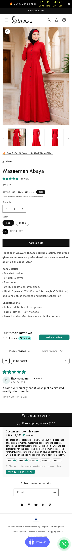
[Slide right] (68, 138)
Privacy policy (19, 532)
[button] (6, 20)
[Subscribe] (54, 492)
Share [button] (9, 161)
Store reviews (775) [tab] (52, 351)
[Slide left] (3, 138)
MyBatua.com (22, 527)
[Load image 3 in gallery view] (55, 137)
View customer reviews (20, 471)
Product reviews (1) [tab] (19, 351)
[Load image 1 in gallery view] (17, 137)
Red (8, 222)
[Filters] (6, 361)
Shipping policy (55, 532)
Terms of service (37, 532)
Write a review (54, 337)
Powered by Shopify (38, 527)
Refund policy (57, 527)
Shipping (20, 196)
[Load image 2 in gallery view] (36, 137)
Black (22, 222)
